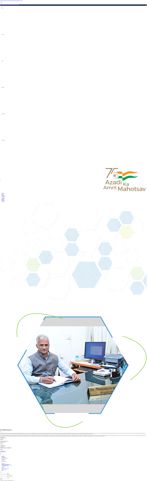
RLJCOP (3, 199)
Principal (3, 456)
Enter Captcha (9, 476)
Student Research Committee (5, 468)
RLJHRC (3, 198)
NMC (2, 194)
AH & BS (3, 201)
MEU (2, 470)
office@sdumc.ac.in (2, 451)
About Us (3, 34)
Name (8, 473)
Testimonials (3, 196)
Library (3, 467)
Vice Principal (3, 457)
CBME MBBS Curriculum (5, 465)
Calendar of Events (4, 461)
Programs (3, 87)
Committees (3, 463)
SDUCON (3, 200)
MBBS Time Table (4, 469)
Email (8, 474)
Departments (3, 113)
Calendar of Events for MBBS (5, 464)
